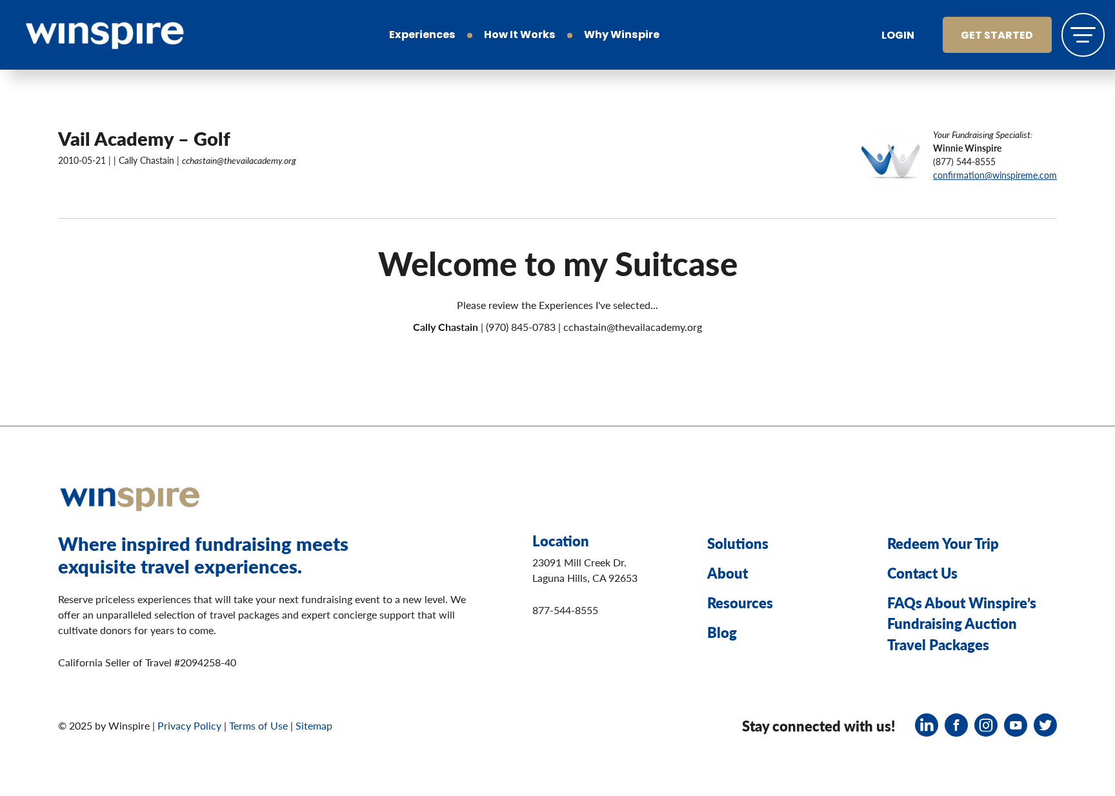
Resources (740, 602)
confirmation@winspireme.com (995, 174)
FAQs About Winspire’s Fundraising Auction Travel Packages (961, 623)
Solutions (737, 543)
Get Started (997, 36)
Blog (722, 632)
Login (897, 36)
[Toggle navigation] (1083, 35)
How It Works (520, 35)
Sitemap (314, 725)
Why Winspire (621, 35)
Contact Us (922, 572)
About (727, 572)
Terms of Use (258, 725)
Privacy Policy (189, 725)
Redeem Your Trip (943, 543)
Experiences (422, 35)
